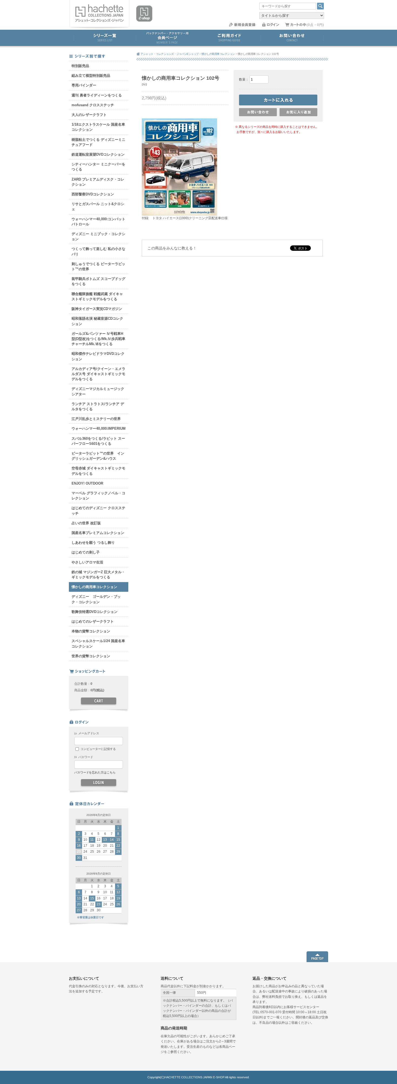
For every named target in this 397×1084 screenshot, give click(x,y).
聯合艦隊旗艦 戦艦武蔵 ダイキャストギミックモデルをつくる (97, 296)
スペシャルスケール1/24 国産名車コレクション (98, 643)
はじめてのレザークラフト (93, 621)
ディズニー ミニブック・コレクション (98, 236)
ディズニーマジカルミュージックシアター (98, 391)
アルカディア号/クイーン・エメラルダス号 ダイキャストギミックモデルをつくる (98, 374)
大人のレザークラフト (89, 115)
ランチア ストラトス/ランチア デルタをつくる (98, 406)
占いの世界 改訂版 (86, 523)
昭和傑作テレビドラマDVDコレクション (98, 356)
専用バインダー (84, 85)
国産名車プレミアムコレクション (98, 533)
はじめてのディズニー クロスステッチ (98, 510)
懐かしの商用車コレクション (94, 587)
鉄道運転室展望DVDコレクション (98, 154)
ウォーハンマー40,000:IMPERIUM (99, 428)
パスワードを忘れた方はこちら (94, 772)
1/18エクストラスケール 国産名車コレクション (98, 127)
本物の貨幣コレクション (91, 631)
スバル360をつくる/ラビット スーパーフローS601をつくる (98, 441)
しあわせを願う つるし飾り (93, 543)
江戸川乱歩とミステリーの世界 (96, 419)
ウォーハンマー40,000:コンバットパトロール (98, 221)
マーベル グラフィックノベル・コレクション (98, 495)
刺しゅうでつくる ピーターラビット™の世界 (98, 266)
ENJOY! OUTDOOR (87, 483)
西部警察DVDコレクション (93, 194)
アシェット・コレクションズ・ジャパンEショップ (169, 53)
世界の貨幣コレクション (91, 656)
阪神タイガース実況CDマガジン (97, 309)
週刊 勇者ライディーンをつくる (97, 95)
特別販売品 (80, 66)
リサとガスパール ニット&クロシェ (98, 206)
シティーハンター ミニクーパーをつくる (98, 166)
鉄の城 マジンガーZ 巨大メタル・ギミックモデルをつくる (98, 574)
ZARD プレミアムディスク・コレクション (98, 181)
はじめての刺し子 (86, 552)
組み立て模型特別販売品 (91, 76)
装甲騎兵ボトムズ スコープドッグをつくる (98, 281)
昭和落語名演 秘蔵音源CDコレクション (97, 321)
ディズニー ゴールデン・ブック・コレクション (96, 599)
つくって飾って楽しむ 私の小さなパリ (98, 251)
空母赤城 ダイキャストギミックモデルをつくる (98, 470)
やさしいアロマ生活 (87, 562)
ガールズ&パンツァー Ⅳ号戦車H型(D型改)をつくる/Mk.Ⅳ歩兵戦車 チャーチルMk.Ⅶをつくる (98, 339)
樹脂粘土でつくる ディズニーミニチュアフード (98, 142)
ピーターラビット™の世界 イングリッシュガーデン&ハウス (98, 456)
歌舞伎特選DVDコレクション (94, 612)
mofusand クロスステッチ (93, 105)
